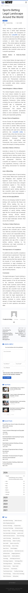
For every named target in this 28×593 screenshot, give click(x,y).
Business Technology (7, 525)
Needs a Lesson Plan (14, 543)
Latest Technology (7, 538)
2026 (5, 473)
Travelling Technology (18, 571)
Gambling (5, 20)
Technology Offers (18, 561)
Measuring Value (16, 538)
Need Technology (6, 545)
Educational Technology (8, 528)
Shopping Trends (6, 556)
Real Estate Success (19, 550)
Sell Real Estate (6, 553)
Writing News (15, 576)
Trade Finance (6, 568)
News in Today (15, 545)
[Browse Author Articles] (14, 314)
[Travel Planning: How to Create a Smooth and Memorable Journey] (6, 389)
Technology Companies (8, 561)
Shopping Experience (16, 553)
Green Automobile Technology (9, 533)
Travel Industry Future (7, 571)
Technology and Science (15, 558)
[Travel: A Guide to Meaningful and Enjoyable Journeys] (6, 396)
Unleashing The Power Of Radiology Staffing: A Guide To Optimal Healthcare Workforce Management (8, 334)
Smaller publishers (16, 556)
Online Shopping (13, 548)
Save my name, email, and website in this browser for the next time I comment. (12, 373)
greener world (20, 533)
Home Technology (20, 535)
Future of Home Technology (17, 530)
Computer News (17, 525)
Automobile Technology (8, 520)
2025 (5, 497)
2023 (5, 504)
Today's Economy (7, 566)
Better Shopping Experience (8, 523)
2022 (5, 507)
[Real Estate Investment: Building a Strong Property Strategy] (6, 410)
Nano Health (5, 543)
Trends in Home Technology (18, 573)
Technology (5, 558)
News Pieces (6, 548)
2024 (5, 501)
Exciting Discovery (19, 528)
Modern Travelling (16, 540)
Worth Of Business (7, 576)
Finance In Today (6, 530)
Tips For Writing (17, 563)
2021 (5, 510)
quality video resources (8, 550)
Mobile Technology (7, 540)
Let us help (12, 582)
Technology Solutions (7, 563)
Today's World (15, 566)
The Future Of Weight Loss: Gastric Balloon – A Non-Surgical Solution (20, 333)
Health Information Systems (9, 535)
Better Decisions (18, 520)
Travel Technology (7, 573)
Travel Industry (14, 568)
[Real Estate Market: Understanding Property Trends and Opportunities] (6, 403)
